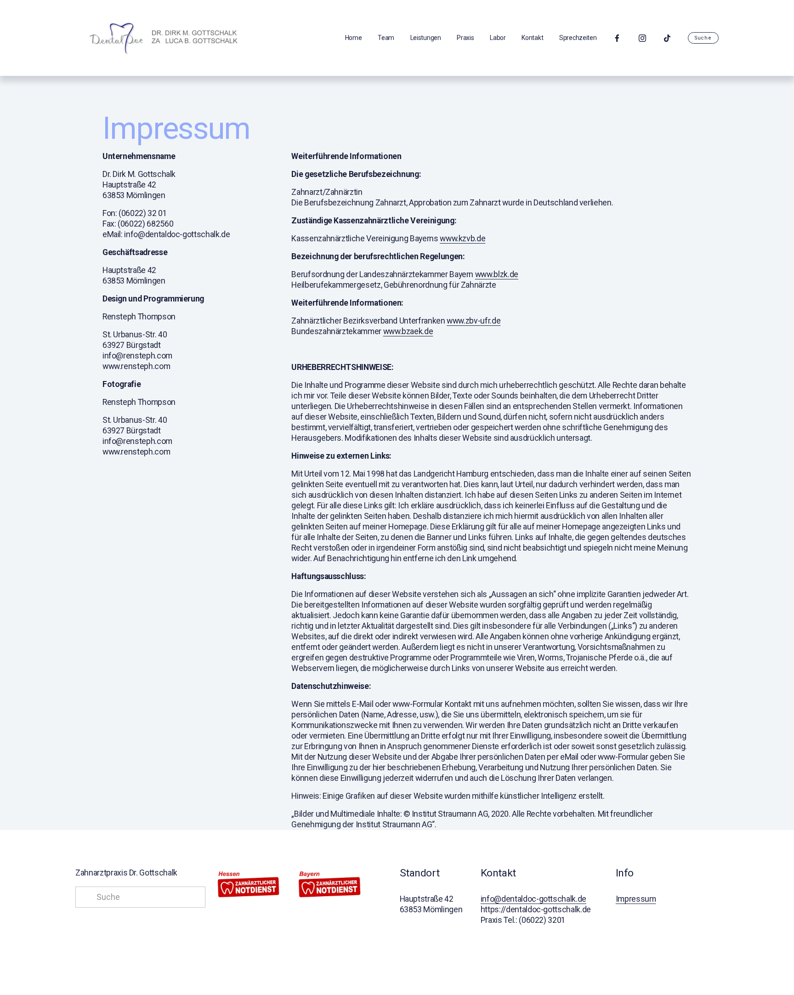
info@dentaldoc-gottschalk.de (533, 899)
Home (353, 37)
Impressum (636, 899)
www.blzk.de (496, 274)
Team (386, 37)
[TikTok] (667, 38)
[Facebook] (617, 38)
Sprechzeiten (578, 37)
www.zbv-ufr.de (473, 320)
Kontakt (532, 37)
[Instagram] (642, 38)
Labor (498, 37)
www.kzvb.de (462, 238)
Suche (703, 38)
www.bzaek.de (408, 331)
